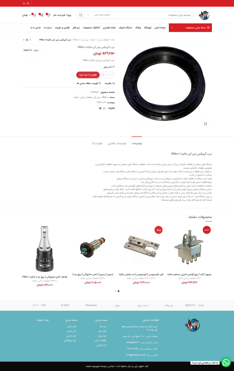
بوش (117, 305)
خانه (113, 40)
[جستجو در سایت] (81, 15)
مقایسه (108, 83)
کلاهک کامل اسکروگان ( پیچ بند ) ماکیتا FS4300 (44, 277)
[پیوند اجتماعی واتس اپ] (24, 3)
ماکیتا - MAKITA (31, 50)
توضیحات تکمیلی (117, 143)
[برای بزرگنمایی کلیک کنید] (205, 124)
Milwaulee (91, 305)
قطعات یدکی (103, 40)
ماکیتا (93, 40)
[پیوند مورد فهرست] (139, 342)
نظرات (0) (97, 143)
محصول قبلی (30, 40)
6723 (198, 278)
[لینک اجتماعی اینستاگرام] (28, 3)
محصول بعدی (23, 40)
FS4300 (101, 278)
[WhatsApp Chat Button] (226, 362)
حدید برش (142, 305)
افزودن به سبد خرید (87, 75)
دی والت (168, 305)
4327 (153, 278)
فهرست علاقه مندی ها (87, 83)
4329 (147, 278)
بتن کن (85, 40)
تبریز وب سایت (93, 366)
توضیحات (137, 143)
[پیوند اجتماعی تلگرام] (100, 108)
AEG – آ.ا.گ (39, 305)
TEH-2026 (101, 102)
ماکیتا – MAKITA (194, 305)
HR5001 (76, 40)
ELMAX (65, 305)
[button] (141, 250)
